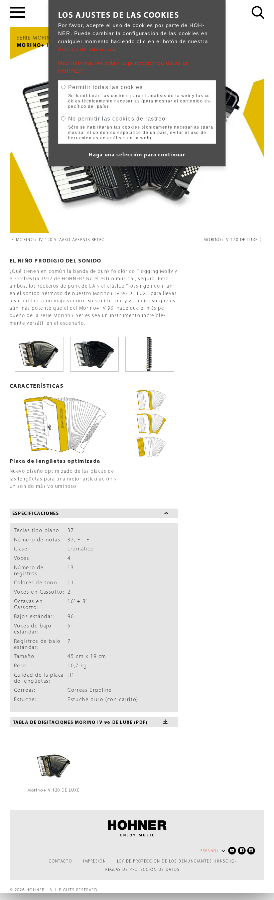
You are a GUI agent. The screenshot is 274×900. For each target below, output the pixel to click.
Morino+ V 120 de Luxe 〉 (234, 239)
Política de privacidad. (88, 49)
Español (209, 851)
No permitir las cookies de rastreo (116, 119)
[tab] (94, 513)
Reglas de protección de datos (142, 869)
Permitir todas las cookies (105, 87)
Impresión (94, 861)
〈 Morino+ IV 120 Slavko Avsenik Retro (57, 239)
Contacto (60, 861)
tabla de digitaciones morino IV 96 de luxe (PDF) (80, 722)
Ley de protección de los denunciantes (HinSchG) (176, 861)
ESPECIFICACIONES (35, 513)
